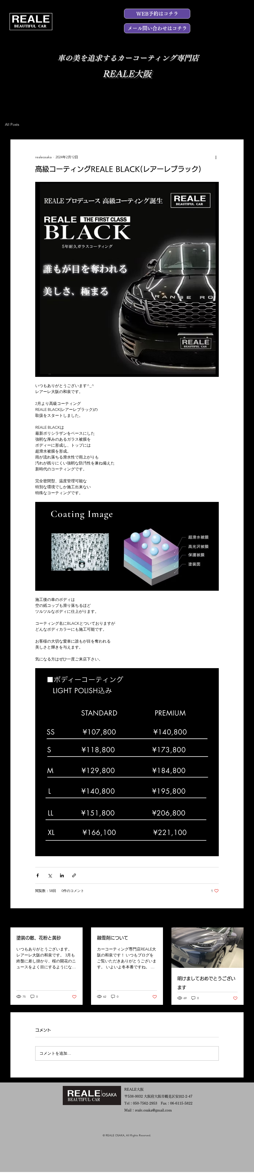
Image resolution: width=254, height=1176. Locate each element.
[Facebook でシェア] (37, 875)
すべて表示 (235, 918)
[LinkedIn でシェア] (62, 875)
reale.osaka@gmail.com (153, 1110)
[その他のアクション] (216, 157)
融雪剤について (112, 938)
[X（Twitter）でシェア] (49, 875)
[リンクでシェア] (74, 875)
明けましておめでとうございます (206, 983)
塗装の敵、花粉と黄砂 (38, 938)
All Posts (12, 124)
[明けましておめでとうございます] (207, 947)
